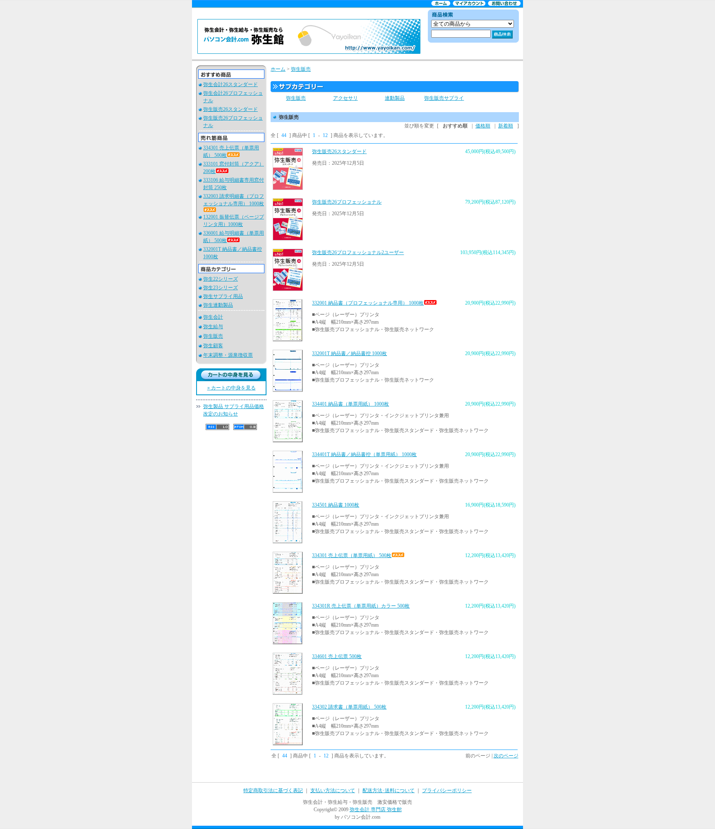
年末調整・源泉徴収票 (228, 355)
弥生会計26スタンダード (230, 84)
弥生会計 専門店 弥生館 (376, 809)
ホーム (278, 69)
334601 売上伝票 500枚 (337, 656)
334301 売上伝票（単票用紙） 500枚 (351, 555)
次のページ (506, 756)
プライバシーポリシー (447, 790)
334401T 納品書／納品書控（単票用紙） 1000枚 (364, 454)
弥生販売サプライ (444, 98)
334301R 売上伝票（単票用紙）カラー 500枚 (361, 606)
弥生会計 (213, 317)
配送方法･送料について (388, 790)
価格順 (482, 126)
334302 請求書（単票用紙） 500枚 (349, 707)
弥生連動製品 (218, 305)
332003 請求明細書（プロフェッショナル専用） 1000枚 (233, 200)
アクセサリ (345, 98)
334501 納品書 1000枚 (335, 505)
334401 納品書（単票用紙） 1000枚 (350, 404)
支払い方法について (332, 790)
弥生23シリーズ (220, 288)
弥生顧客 (213, 345)
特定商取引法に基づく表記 (273, 790)
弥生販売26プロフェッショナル (346, 202)
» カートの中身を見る (231, 388)
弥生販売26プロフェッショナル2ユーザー (358, 252)
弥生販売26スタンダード (230, 109)
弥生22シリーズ (220, 279)
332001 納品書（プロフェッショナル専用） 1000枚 (368, 303)
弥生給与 (213, 326)
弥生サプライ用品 (223, 296)
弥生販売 (213, 336)
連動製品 (395, 98)
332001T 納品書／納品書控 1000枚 (349, 353)
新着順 (505, 126)
